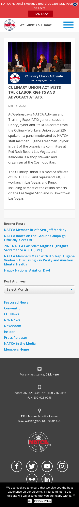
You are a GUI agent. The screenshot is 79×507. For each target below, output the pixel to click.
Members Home (16, 349)
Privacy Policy (42, 501)
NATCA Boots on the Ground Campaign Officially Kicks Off (35, 238)
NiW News (12, 320)
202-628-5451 (32, 393)
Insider (9, 331)
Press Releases (16, 337)
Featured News (16, 302)
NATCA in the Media (20, 343)
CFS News (11, 314)
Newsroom (12, 326)
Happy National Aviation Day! (27, 270)
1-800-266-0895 (55, 393)
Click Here (52, 374)
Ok (29, 501)
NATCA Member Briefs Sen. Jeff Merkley (35, 230)
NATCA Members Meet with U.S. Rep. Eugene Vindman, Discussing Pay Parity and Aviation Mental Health (39, 260)
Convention (13, 308)
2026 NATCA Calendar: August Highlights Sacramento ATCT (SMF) (36, 248)
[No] (74, 495)
